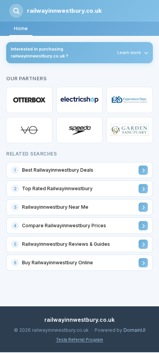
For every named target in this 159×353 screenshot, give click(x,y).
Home (21, 28)
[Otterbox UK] (29, 100)
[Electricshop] (79, 100)
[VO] (29, 130)
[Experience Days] (130, 100)
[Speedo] (79, 130)
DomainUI (134, 330)
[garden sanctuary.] (130, 130)
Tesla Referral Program (79, 339)
